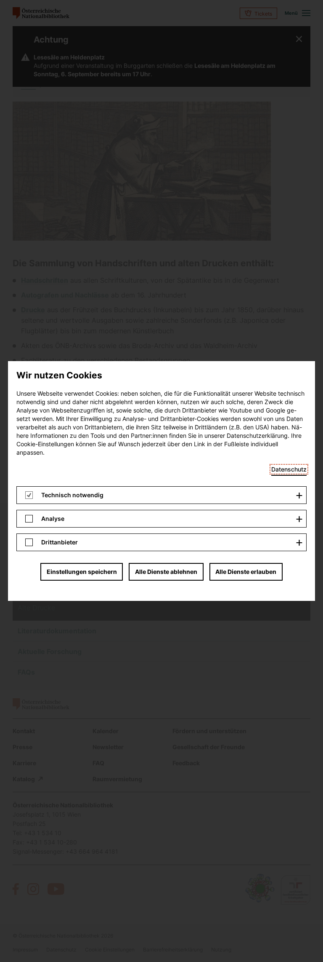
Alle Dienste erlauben (245, 571)
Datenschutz (289, 469)
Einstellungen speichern (82, 571)
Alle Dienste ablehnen (166, 571)
